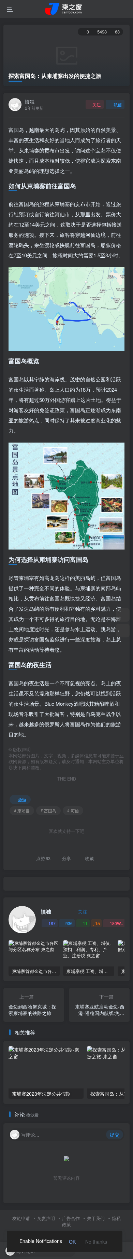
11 (85, 923)
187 (52, 923)
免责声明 (46, 1218)
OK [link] (72, 1241)
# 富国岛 (48, 810)
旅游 (22, 799)
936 (69, 923)
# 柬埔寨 (22, 810)
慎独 (29, 101)
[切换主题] (123, 615)
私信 (118, 104)
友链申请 (21, 1218)
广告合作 (71, 1218)
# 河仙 (73, 810)
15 (97, 923)
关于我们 (96, 1218)
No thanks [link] (96, 1241)
